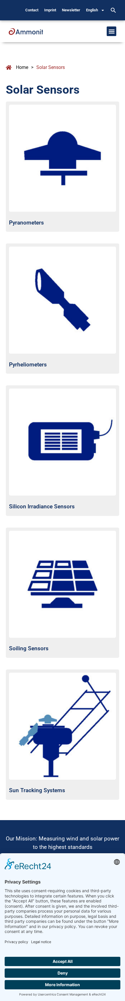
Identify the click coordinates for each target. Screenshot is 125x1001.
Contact (31, 10)
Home (22, 67)
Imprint (50, 10)
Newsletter (71, 10)
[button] (113, 10)
